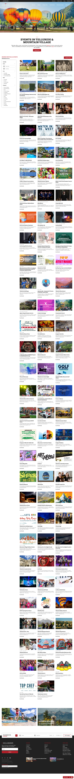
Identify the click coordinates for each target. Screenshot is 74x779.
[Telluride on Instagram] (7, 757)
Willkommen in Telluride (67, 754)
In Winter (27, 746)
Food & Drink (52, 4)
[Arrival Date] (25, 735)
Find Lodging (67, 735)
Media (64, 746)
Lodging (38, 4)
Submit (10, 752)
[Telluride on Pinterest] (10, 757)
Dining (27, 750)
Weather (45, 746)
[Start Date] (9, 66)
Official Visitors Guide (48, 750)
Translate (10, 767)
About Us (27, 753)
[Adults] (51, 735)
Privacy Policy (4, 762)
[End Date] (9, 69)
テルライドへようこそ (66, 751)
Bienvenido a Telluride (66, 750)
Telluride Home (5, 5)
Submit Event (37, 50)
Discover (33, 4)
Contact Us (46, 753)
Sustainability (65, 747)
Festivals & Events (60, 4)
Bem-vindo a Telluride (66, 753)
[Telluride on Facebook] (2, 757)
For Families (28, 747)
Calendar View (68, 57)
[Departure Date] (40, 735)
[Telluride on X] (4, 757)
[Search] (71, 0)
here (53, 46)
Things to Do (45, 4)
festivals (48, 45)
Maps (45, 747)
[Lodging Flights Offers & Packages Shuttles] (16, 735)
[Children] (59, 735)
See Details (22, 78)
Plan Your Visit (68, 4)
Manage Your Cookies (10, 762)
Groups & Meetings (47, 751)
